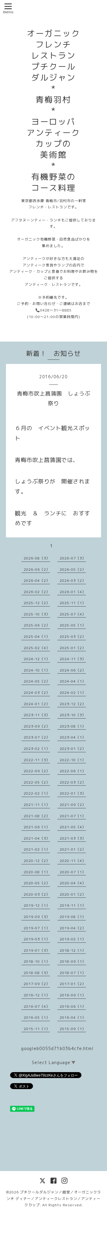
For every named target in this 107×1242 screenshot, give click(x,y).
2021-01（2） (73, 849)
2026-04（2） (37, 580)
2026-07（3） (73, 558)
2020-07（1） (73, 871)
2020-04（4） (73, 883)
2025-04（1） (37, 636)
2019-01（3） (37, 950)
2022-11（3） (37, 759)
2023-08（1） (73, 726)
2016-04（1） (73, 1017)
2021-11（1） (37, 804)
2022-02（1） (37, 793)
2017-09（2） (37, 983)
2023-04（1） (73, 737)
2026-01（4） (73, 591)
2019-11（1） (73, 905)
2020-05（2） (37, 883)
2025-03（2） (73, 636)
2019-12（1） (37, 905)
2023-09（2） (37, 726)
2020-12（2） (37, 860)
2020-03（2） (37, 894)
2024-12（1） (37, 658)
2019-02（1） (73, 939)
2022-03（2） (73, 782)
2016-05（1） (37, 1017)
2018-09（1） (73, 961)
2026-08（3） (37, 558)
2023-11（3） (37, 714)
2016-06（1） (73, 1006)
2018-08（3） (37, 972)
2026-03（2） (73, 580)
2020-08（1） (37, 871)
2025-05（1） (73, 625)
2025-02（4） (37, 647)
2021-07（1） (73, 815)
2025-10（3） (37, 614)
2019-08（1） (73, 916)
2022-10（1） (73, 759)
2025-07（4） (73, 614)
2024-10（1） (37, 670)
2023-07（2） (37, 737)
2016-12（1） (37, 995)
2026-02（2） (37, 591)
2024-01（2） (37, 703)
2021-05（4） (73, 826)
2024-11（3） (73, 658)
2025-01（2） (73, 647)
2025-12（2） (37, 602)
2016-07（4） (37, 1006)
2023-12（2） (73, 703)
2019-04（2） (73, 928)
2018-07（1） (73, 972)
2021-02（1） (37, 849)
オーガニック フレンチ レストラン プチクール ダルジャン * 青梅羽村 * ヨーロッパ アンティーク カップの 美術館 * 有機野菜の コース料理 (53, 110)
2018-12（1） (73, 950)
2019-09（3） (37, 916)
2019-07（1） (37, 928)
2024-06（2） (73, 670)
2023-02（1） (37, 748)
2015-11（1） (37, 1028)
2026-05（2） (73, 569)
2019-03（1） (37, 939)
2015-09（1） (73, 1028)
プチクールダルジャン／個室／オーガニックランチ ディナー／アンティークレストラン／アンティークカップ (54, 1198)
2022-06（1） (73, 770)
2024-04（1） (73, 681)
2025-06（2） (37, 625)
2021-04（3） (37, 838)
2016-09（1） (73, 995)
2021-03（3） (73, 838)
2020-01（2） (73, 894)
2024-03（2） (37, 692)
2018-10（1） (37, 961)
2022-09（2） (37, 770)
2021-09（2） (73, 804)
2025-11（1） (73, 602)
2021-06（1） (37, 826)
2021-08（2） (37, 815)
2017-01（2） (73, 983)
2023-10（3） (73, 714)
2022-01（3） (73, 793)
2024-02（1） (73, 692)
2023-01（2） (73, 748)
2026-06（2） (37, 569)
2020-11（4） (73, 860)
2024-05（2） (37, 681)
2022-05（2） (37, 782)
